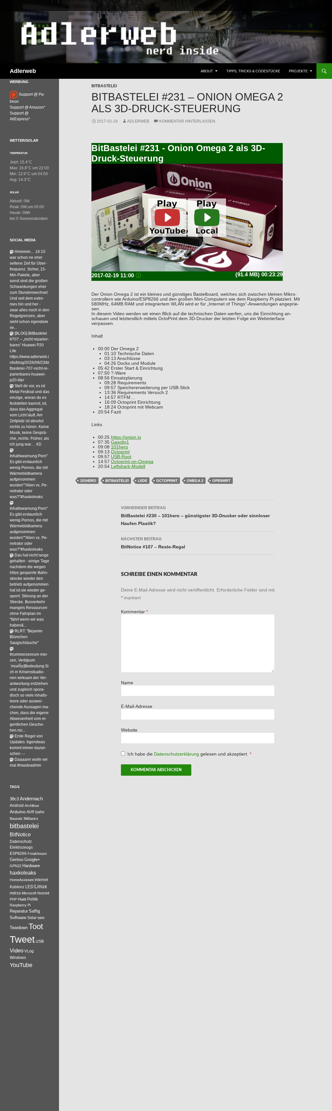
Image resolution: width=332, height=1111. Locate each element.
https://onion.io (126, 437)
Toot (36, 926)
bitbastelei (117, 481)
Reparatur (19, 911)
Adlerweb (23, 71)
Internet (41, 880)
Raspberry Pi (20, 905)
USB (40, 941)
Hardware (31, 866)
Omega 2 (195, 481)
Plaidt (22, 899)
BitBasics (31, 818)
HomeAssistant (22, 880)
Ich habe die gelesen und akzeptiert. (189, 754)
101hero (119, 447)
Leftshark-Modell (128, 466)
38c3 (14, 798)
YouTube (21, 965)
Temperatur (19, 153)
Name (127, 682)
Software (18, 917)
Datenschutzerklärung (177, 754)
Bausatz (16, 818)
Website (129, 730)
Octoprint (120, 451)
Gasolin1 (120, 442)
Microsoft (29, 893)
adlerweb (138, 121)
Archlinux (32, 805)
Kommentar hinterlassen (187, 121)
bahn (39, 812)
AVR (30, 812)
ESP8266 (18, 853)
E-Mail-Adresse (136, 706)
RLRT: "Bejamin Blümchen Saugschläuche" (26, 637)
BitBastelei (104, 86)
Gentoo (16, 859)
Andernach (31, 798)
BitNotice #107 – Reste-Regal (153, 543)
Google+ (32, 859)
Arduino (18, 811)
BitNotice (20, 834)
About (207, 71)
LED (29, 887)
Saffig (34, 911)
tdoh (41, 918)
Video (16, 950)
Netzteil (43, 893)
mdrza (15, 893)
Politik (32, 899)
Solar (14, 192)
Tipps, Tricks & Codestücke (253, 71)
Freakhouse (37, 853)
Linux (40, 886)
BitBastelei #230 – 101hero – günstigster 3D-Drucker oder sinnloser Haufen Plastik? (195, 516)
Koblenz (17, 887)
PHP (13, 899)
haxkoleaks (23, 873)
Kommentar (134, 611)
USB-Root (121, 456)
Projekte (298, 71)
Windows (18, 957)
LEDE (142, 481)
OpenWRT (221, 481)
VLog (29, 951)
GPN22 (15, 866)
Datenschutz (21, 841)
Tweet (22, 939)
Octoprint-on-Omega (132, 461)
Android (17, 805)
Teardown (19, 927)
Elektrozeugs (21, 847)
